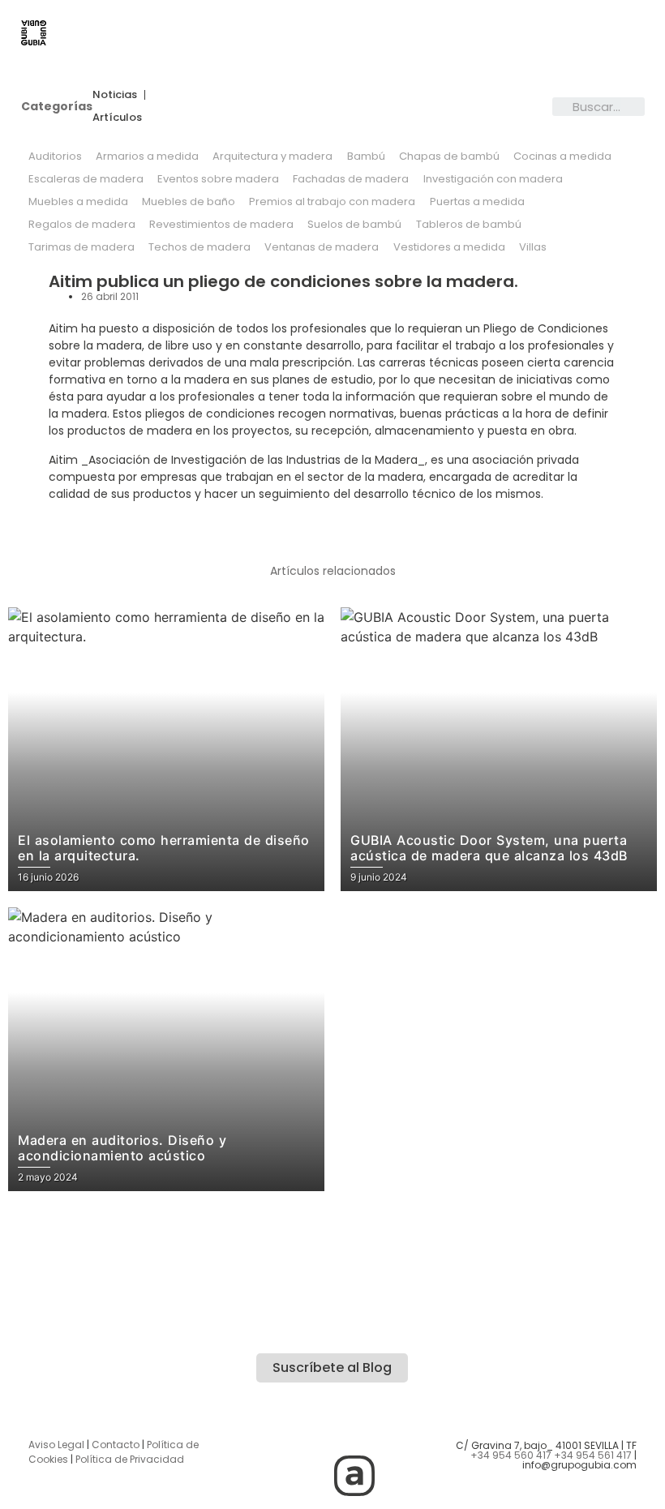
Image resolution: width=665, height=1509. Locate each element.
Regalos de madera (81, 224)
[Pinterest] (310, 1475)
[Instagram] (265, 1430)
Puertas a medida (477, 201)
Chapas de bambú (449, 156)
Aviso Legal (56, 1444)
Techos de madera (199, 247)
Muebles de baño (188, 201)
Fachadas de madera (351, 178)
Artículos (117, 117)
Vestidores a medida (449, 247)
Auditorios (55, 156)
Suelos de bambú (354, 224)
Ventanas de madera (321, 247)
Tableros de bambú (468, 224)
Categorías (56, 106)
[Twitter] (310, 1430)
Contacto (115, 1444)
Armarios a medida (147, 156)
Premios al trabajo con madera (332, 201)
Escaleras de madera (86, 178)
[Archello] (354, 1475)
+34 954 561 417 (593, 1455)
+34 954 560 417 (510, 1455)
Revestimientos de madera (221, 224)
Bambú (366, 156)
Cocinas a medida (562, 156)
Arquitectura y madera (272, 156)
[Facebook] (354, 1430)
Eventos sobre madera (218, 178)
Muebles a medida (78, 201)
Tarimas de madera (81, 247)
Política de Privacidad (129, 1459)
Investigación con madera (493, 178)
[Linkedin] (399, 1430)
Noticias (114, 94)
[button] (361, 33)
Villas (533, 247)
